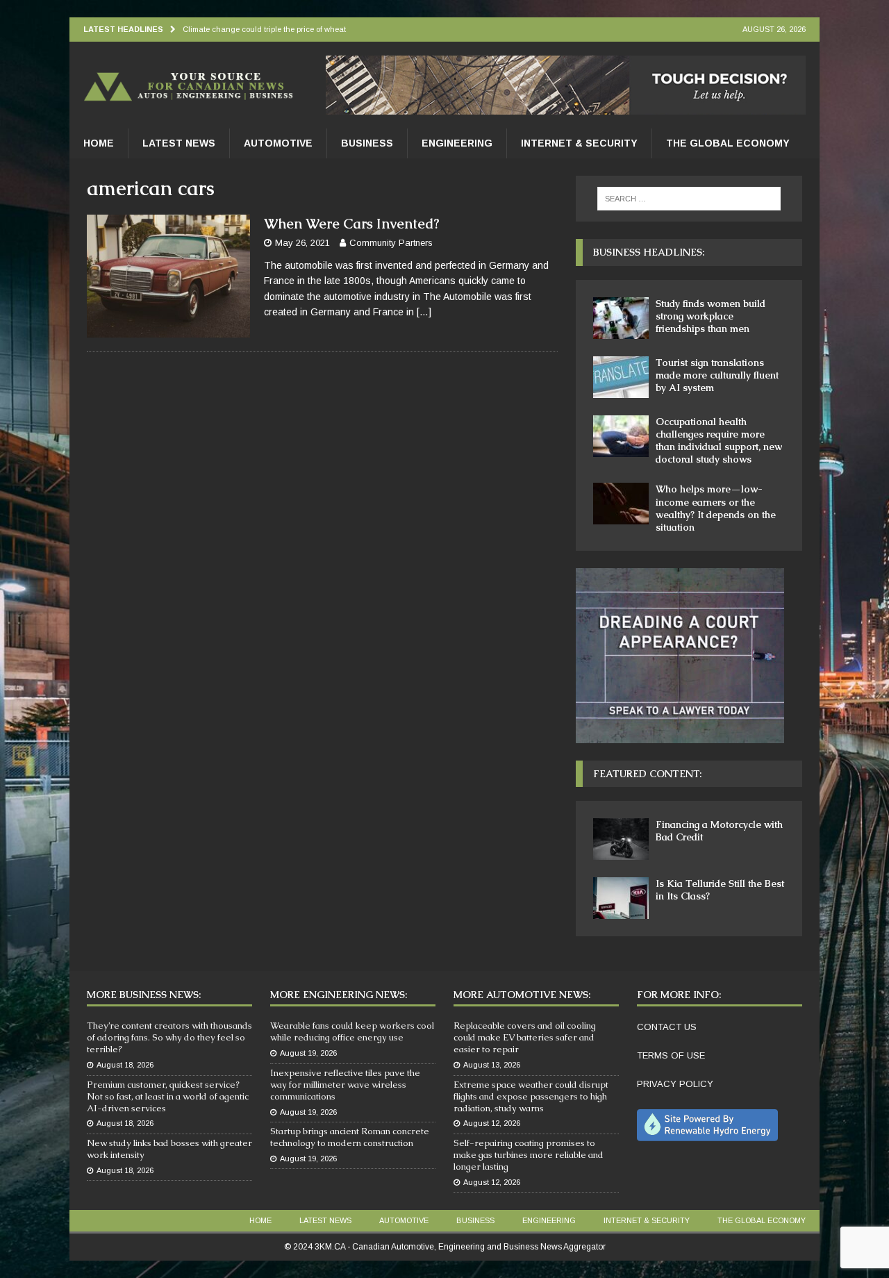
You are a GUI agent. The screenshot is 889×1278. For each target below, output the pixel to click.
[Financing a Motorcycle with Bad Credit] (621, 839)
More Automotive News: (522, 994)
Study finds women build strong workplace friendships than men (710, 316)
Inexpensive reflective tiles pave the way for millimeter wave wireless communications (345, 1084)
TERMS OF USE (671, 1055)
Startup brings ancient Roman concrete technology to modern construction (349, 1137)
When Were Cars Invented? (352, 224)
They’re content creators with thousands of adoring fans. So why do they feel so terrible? (169, 1037)
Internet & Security (579, 143)
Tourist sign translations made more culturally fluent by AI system (717, 375)
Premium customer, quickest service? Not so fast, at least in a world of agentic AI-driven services (168, 1096)
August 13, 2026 (491, 1065)
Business (367, 143)
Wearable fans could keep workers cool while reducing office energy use (352, 1031)
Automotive (278, 143)
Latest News (178, 143)
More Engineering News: (338, 994)
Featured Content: (647, 773)
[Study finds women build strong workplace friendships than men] (621, 318)
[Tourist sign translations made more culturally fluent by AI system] (621, 377)
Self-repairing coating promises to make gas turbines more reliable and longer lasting (529, 1154)
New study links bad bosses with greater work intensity (169, 1149)
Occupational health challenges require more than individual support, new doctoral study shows (719, 440)
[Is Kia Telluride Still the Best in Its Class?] (621, 898)
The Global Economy (728, 143)
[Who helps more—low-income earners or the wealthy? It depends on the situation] (621, 503)
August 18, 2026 (125, 1065)
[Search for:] (689, 198)
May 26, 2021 (302, 243)
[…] (424, 311)
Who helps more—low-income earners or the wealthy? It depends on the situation (716, 508)
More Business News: (144, 994)
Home (98, 143)
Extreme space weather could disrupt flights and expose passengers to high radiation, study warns (531, 1096)
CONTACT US (667, 1027)
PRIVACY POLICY (675, 1084)
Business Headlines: (648, 252)
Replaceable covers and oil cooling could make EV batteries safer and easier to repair (525, 1037)
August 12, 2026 (491, 1123)
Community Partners (391, 243)
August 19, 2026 (308, 1053)
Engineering (457, 143)
